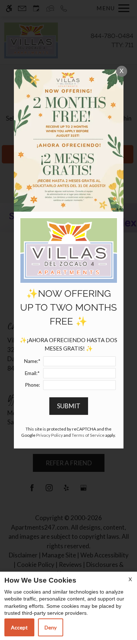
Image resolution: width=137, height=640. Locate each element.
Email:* (32, 373)
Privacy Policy (49, 435)
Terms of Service (88, 435)
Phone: (32, 385)
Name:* (32, 361)
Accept (19, 627)
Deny (51, 627)
